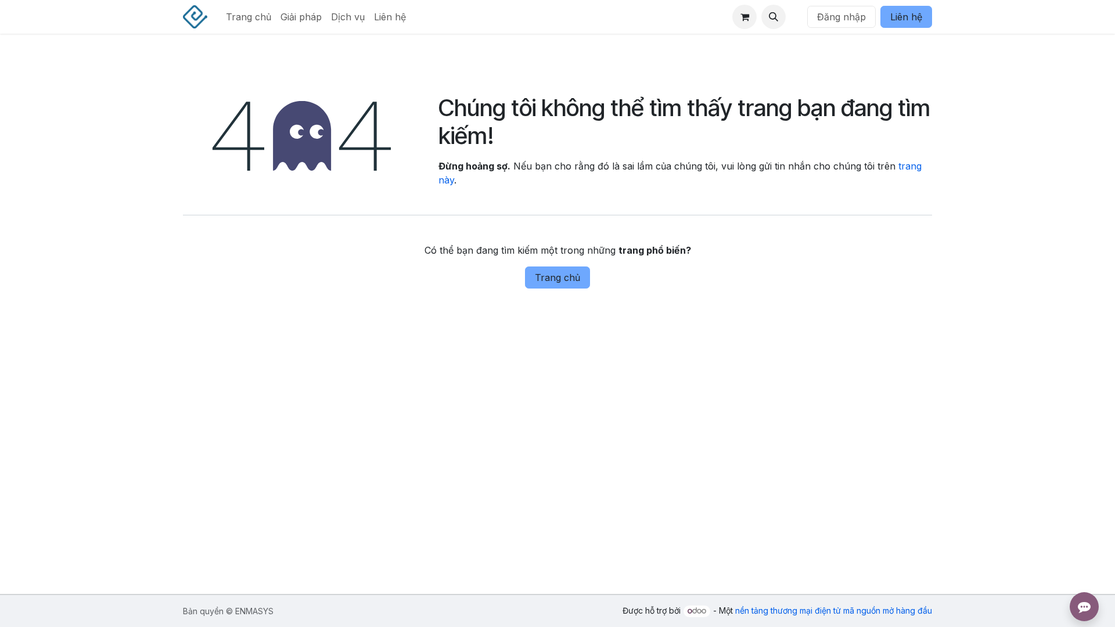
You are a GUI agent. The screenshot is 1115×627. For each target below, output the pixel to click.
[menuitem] (248, 16)
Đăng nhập (841, 17)
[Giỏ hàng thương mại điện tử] (744, 17)
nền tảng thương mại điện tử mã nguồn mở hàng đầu (833, 610)
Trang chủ (557, 277)
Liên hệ (906, 17)
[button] (773, 17)
